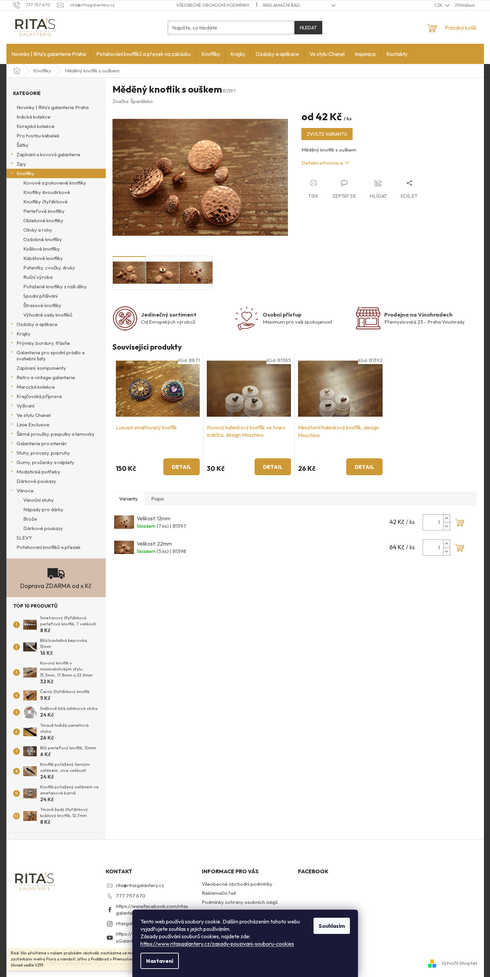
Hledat (308, 28)
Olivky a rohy (37, 230)
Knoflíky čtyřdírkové (45, 201)
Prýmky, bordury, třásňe (43, 343)
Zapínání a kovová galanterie (48, 154)
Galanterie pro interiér (42, 443)
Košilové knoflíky (41, 249)
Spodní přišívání (40, 296)
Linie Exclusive (33, 424)
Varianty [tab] (128, 498)
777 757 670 (130, 895)
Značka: (132, 101)
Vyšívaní (25, 405)
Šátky (23, 145)
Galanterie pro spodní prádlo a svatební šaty (51, 355)
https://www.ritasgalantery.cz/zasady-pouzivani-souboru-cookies (217, 943)
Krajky (24, 333)
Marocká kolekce (36, 387)
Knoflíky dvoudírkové (46, 192)
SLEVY (24, 537)
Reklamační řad (281, 5)
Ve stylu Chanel (34, 415)
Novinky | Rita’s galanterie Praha (53, 107)
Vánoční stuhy (38, 500)
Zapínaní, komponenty (41, 368)
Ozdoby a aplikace (37, 324)
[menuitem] (48, 53)
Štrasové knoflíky (42, 305)
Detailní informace (322, 163)
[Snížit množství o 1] (446, 526)
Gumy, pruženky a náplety (45, 462)
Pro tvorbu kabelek (38, 135)
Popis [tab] (157, 498)
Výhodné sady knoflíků (47, 315)
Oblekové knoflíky (43, 220)
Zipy (21, 164)
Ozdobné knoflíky (42, 239)
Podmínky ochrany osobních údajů (240, 902)
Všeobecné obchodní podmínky (213, 5)
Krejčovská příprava (39, 396)
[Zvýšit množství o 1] (446, 518)
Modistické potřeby (38, 471)
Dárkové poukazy (36, 481)
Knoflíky (25, 173)
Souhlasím (332, 925)
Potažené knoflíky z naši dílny (55, 286)
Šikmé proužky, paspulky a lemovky (56, 434)
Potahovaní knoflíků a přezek (48, 547)
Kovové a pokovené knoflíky (54, 183)
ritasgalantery (131, 923)
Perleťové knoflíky (44, 211)
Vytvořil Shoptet (459, 963)
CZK (439, 5)
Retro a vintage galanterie (46, 377)
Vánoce (25, 490)
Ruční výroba (38, 277)
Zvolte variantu (327, 134)
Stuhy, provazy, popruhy (43, 453)
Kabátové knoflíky (43, 258)
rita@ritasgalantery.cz (140, 885)
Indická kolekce (34, 116)
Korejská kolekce (36, 126)
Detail (181, 466)
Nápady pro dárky (43, 509)
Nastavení (159, 960)
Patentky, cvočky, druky (49, 267)
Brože (30, 519)
